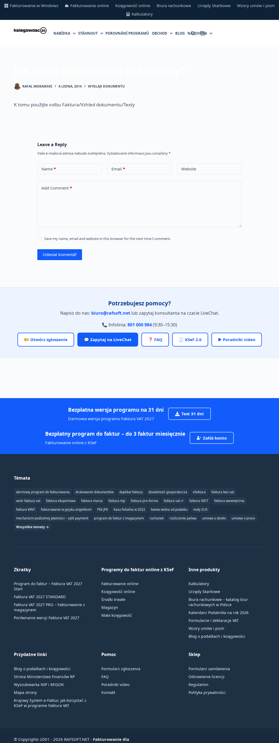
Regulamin (198, 684)
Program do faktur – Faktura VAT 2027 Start (48, 586)
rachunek (157, 518)
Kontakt (108, 692)
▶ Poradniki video (236, 339)
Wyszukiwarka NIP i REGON (39, 684)
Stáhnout (88, 33)
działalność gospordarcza (167, 492)
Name (48, 169)
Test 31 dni (192, 413)
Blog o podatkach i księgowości (217, 636)
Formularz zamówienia (209, 668)
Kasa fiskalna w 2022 (129, 509)
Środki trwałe (113, 599)
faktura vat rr (174, 500)
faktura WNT (25, 509)
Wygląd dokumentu (106, 86)
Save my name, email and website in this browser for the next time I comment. (107, 238)
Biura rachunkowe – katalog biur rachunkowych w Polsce (218, 602)
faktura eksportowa (60, 500)
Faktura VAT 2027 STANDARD (40, 596)
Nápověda (197, 33)
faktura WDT (198, 500)
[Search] (193, 33)
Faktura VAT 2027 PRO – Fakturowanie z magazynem (49, 607)
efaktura (199, 492)
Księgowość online (132, 5)
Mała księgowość (116, 615)
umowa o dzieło (214, 518)
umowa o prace (243, 518)
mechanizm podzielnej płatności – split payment (52, 518)
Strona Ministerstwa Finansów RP (44, 676)
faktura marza (92, 500)
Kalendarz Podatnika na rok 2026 (218, 612)
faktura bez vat (222, 492)
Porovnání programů (127, 33)
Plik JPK (102, 509)
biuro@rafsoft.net (110, 313)
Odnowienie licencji (207, 676)
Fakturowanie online (89, 5)
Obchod (159, 33)
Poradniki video (115, 684)
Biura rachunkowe (174, 5)
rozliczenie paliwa (182, 518)
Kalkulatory (142, 14)
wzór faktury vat (28, 500)
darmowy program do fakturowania (43, 492)
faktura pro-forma (144, 500)
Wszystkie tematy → (32, 527)
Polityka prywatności (207, 692)
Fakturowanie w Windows (34, 5)
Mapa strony (25, 692)
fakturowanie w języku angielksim (66, 509)
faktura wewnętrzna (229, 500)
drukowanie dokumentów (94, 492)
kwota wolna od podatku (169, 509)
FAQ (105, 676)
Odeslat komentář (60, 254)
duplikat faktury (131, 492)
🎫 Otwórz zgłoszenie (46, 339)
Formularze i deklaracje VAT (214, 620)
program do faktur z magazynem (119, 518)
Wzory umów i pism (256, 5)
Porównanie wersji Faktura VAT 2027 (46, 617)
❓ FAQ (155, 339)
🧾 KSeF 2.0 (190, 339)
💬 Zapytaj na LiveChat (108, 339)
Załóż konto (215, 438)
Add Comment (56, 188)
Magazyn (109, 607)
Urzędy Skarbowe (214, 5)
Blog (180, 33)
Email (118, 169)
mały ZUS (200, 509)
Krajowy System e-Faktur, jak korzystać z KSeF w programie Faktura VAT (50, 703)
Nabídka (61, 33)
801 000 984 (140, 325)
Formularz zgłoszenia (120, 668)
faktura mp (116, 500)
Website (188, 169)
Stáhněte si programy (240, 33)
